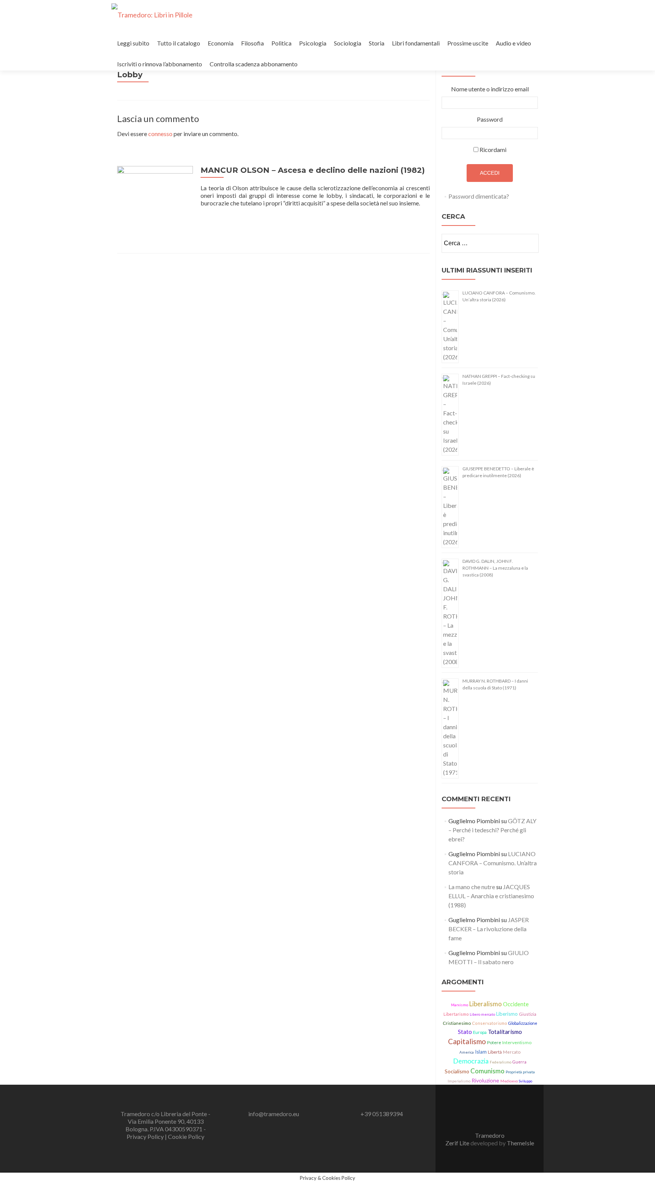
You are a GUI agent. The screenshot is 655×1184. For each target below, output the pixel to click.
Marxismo (459, 1005)
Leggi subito (133, 43)
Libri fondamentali (416, 43)
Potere (494, 1042)
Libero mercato (482, 1014)
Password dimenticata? (478, 196)
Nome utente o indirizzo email (490, 88)
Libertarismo (456, 1014)
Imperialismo (459, 1081)
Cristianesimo (457, 1023)
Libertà (495, 1052)
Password (490, 119)
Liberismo (507, 1014)
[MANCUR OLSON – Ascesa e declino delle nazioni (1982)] (155, 203)
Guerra (519, 1062)
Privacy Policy (146, 1136)
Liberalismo (485, 1004)
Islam (481, 1052)
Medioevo (509, 1081)
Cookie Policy (186, 1136)
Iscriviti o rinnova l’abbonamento (159, 63)
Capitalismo (467, 1041)
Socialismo (457, 1071)
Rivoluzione (485, 1080)
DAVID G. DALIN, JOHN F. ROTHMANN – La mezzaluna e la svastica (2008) (495, 568)
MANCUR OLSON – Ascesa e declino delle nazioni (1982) (313, 170)
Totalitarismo (505, 1031)
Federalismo (500, 1062)
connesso (160, 133)
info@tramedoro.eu (273, 1113)
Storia (376, 43)
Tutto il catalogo (178, 43)
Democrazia (471, 1061)
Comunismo (487, 1071)
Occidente (516, 1004)
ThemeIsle (520, 1142)
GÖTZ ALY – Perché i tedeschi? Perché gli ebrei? (492, 830)
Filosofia (252, 43)
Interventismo (516, 1042)
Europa (480, 1032)
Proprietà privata (520, 1072)
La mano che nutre (471, 886)
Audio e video (513, 43)
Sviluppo (525, 1081)
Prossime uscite (467, 43)
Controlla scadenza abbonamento (254, 63)
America (466, 1052)
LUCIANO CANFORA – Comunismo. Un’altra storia (492, 862)
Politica (281, 43)
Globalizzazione (522, 1023)
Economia (220, 43)
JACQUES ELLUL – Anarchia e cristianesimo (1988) (491, 895)
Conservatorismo (489, 1023)
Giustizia (527, 1014)
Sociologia (347, 43)
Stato (465, 1031)
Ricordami (492, 149)
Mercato (511, 1051)
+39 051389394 (381, 1113)
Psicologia (312, 43)
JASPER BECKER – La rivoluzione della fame (488, 928)
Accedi (490, 173)
